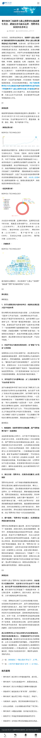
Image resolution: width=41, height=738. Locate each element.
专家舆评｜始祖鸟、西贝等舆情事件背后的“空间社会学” (21, 701)
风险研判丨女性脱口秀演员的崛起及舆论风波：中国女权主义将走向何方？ (21, 721)
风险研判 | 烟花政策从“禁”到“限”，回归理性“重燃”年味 (21, 691)
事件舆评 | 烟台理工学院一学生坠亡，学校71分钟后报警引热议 (21, 696)
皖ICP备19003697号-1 (32, 730)
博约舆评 (12, 31)
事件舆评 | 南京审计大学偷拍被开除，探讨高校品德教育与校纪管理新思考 (21, 677)
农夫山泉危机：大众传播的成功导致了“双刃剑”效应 (21, 706)
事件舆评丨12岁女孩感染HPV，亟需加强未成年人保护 (21, 682)
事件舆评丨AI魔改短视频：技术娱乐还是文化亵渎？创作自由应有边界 (21, 711)
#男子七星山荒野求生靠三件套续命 (21, 89)
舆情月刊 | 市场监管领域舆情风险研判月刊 (19, 716)
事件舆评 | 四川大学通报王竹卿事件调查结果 (20, 686)
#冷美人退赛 (33, 177)
